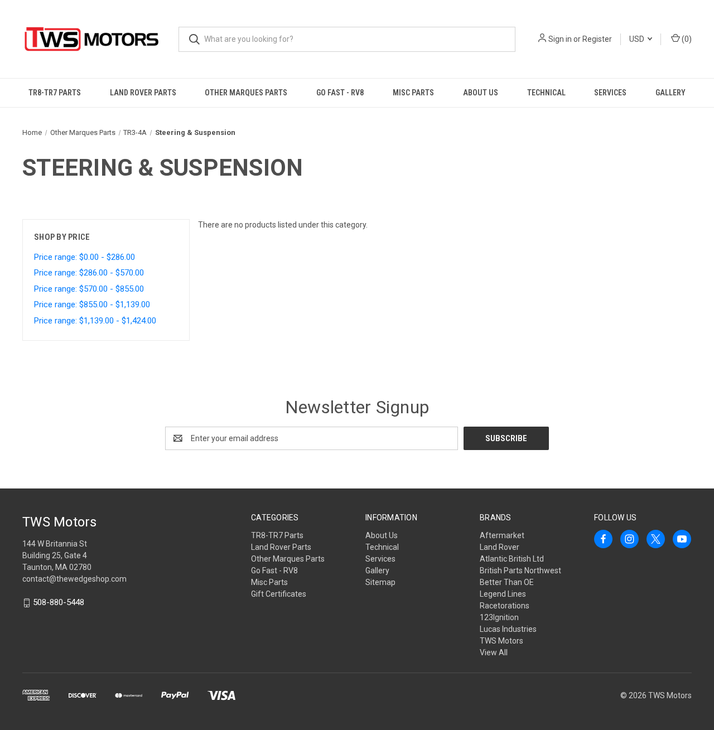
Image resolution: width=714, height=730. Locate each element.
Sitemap (380, 582)
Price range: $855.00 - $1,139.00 (92, 304)
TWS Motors (501, 640)
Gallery (670, 92)
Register (597, 39)
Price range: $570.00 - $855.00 (89, 289)
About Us (480, 92)
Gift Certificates (278, 593)
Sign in (560, 39)
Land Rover (499, 547)
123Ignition (499, 617)
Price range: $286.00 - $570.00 (89, 273)
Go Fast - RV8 (340, 92)
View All (494, 652)
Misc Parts (413, 92)
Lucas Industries (508, 629)
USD (637, 39)
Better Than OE (507, 582)
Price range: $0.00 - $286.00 (84, 257)
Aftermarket (502, 535)
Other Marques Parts (246, 92)
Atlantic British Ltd (512, 558)
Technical (546, 92)
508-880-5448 (58, 603)
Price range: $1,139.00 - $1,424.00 (95, 321)
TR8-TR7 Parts (54, 92)
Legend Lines (503, 593)
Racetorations (504, 605)
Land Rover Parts (143, 92)
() (686, 39)
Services (610, 92)
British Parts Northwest (520, 570)
